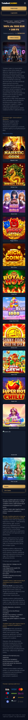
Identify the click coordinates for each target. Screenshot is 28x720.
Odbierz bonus (14, 37)
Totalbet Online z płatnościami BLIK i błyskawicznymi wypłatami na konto (14, 505)
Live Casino (7, 490)
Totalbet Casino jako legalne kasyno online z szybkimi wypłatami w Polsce (14, 511)
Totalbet (9, 3)
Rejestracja (14, 8)
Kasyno (6, 486)
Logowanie (14, 13)
